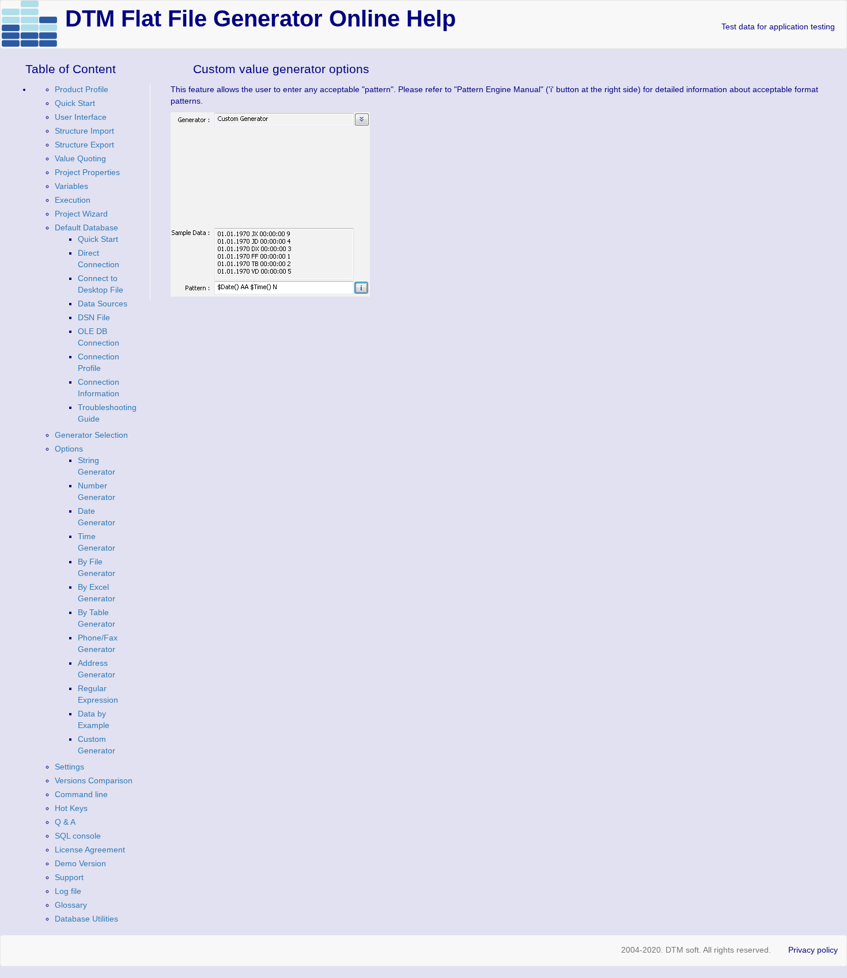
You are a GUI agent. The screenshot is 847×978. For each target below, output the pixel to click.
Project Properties (87, 172)
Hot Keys (71, 808)
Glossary (71, 904)
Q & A (65, 822)
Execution (72, 199)
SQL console (78, 835)
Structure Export (84, 144)
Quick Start (75, 103)
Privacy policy (813, 949)
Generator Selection (91, 434)
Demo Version (80, 863)
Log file (68, 891)
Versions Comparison (94, 780)
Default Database (86, 227)
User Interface (81, 117)
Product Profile (81, 89)
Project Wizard (81, 213)
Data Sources (102, 303)
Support (69, 877)
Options (69, 448)
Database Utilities (86, 918)
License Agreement (90, 849)
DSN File (94, 317)
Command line (81, 794)
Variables (71, 186)
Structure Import (84, 130)
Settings (69, 766)
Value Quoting (80, 158)
